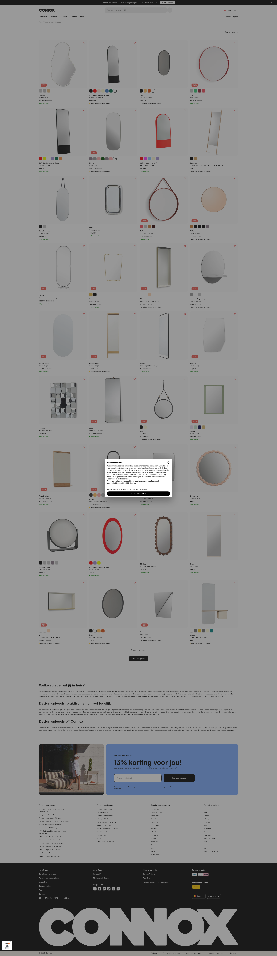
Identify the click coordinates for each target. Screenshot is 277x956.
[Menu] (11, 942)
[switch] (7, 947)
